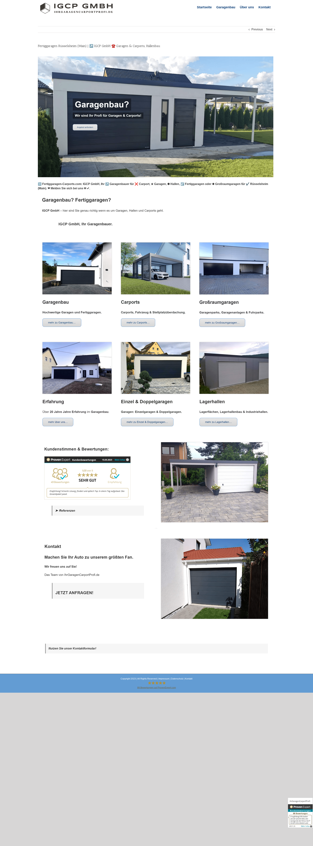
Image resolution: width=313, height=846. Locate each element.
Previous (257, 29)
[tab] (85, 224)
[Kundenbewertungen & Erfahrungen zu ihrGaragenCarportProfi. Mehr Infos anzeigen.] (300, 813)
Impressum (163, 678)
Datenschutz (177, 678)
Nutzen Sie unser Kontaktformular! (72, 648)
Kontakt (188, 678)
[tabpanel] (156, 432)
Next (269, 29)
